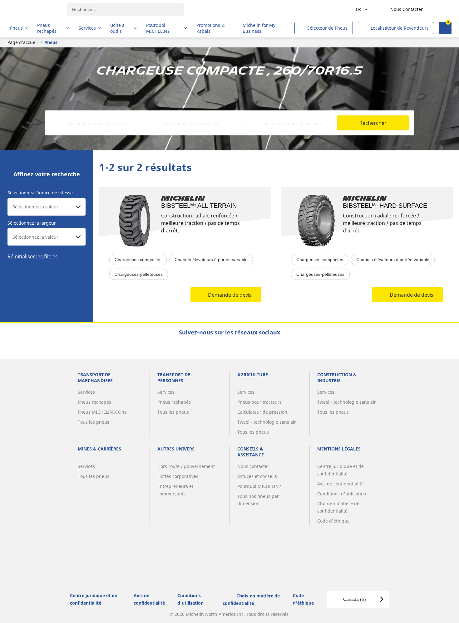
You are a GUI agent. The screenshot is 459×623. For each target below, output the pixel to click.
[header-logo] (34, 9)
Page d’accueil (22, 42)
